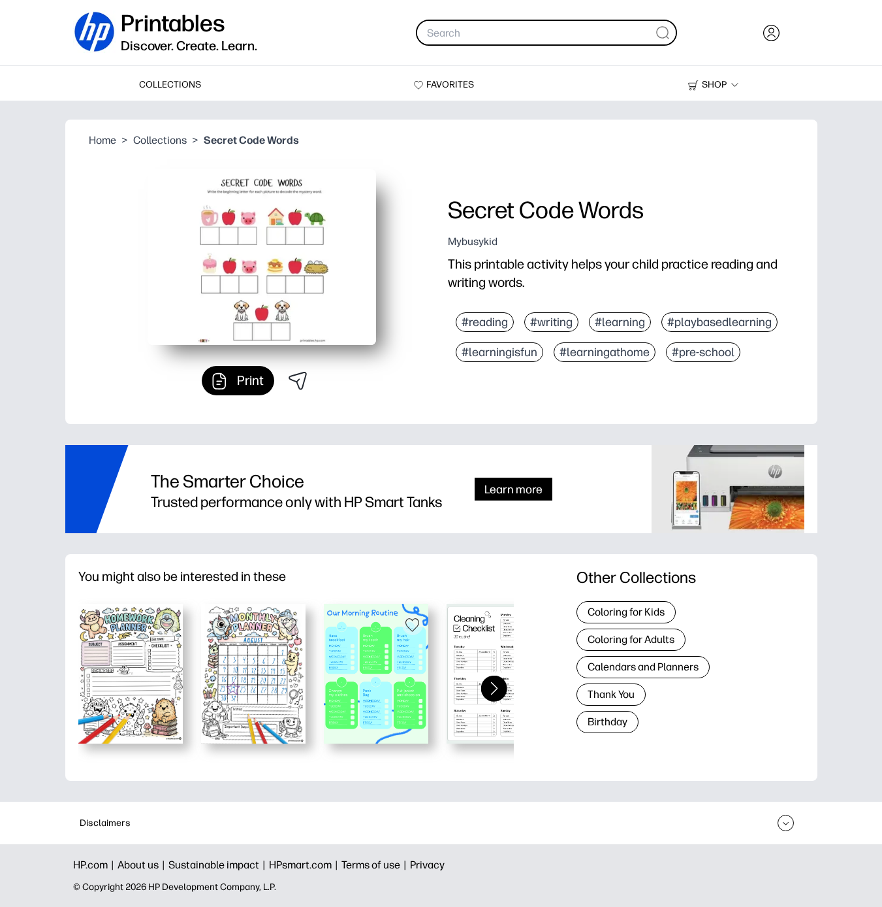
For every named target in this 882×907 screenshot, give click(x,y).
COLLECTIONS (170, 84)
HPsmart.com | (305, 865)
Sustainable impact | (218, 865)
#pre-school (703, 352)
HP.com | (95, 865)
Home (102, 140)
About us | (143, 865)
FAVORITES (450, 84)
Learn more (513, 489)
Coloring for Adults (631, 639)
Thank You (611, 694)
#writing (551, 322)
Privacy (427, 865)
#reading (485, 322)
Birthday (607, 722)
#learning (620, 322)
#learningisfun (499, 352)
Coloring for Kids (626, 612)
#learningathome (604, 352)
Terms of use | (375, 865)
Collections (160, 140)
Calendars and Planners (643, 667)
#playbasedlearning (719, 322)
